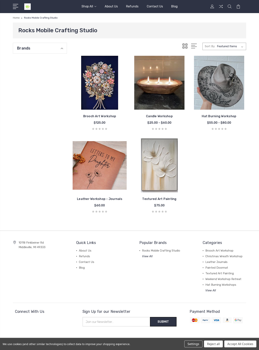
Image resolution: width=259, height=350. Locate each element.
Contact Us (155, 6)
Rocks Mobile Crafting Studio (161, 250)
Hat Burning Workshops (220, 284)
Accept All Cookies (240, 344)
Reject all (213, 344)
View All (147, 256)
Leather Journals (216, 262)
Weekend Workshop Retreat (223, 279)
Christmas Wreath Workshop (224, 256)
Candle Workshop (159, 116)
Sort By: (210, 46)
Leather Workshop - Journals (99, 199)
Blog (174, 6)
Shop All (87, 6)
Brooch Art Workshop (99, 116)
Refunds (132, 6)
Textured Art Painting (159, 199)
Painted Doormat (216, 267)
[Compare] (221, 8)
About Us (111, 6)
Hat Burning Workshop (219, 116)
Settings (193, 344)
